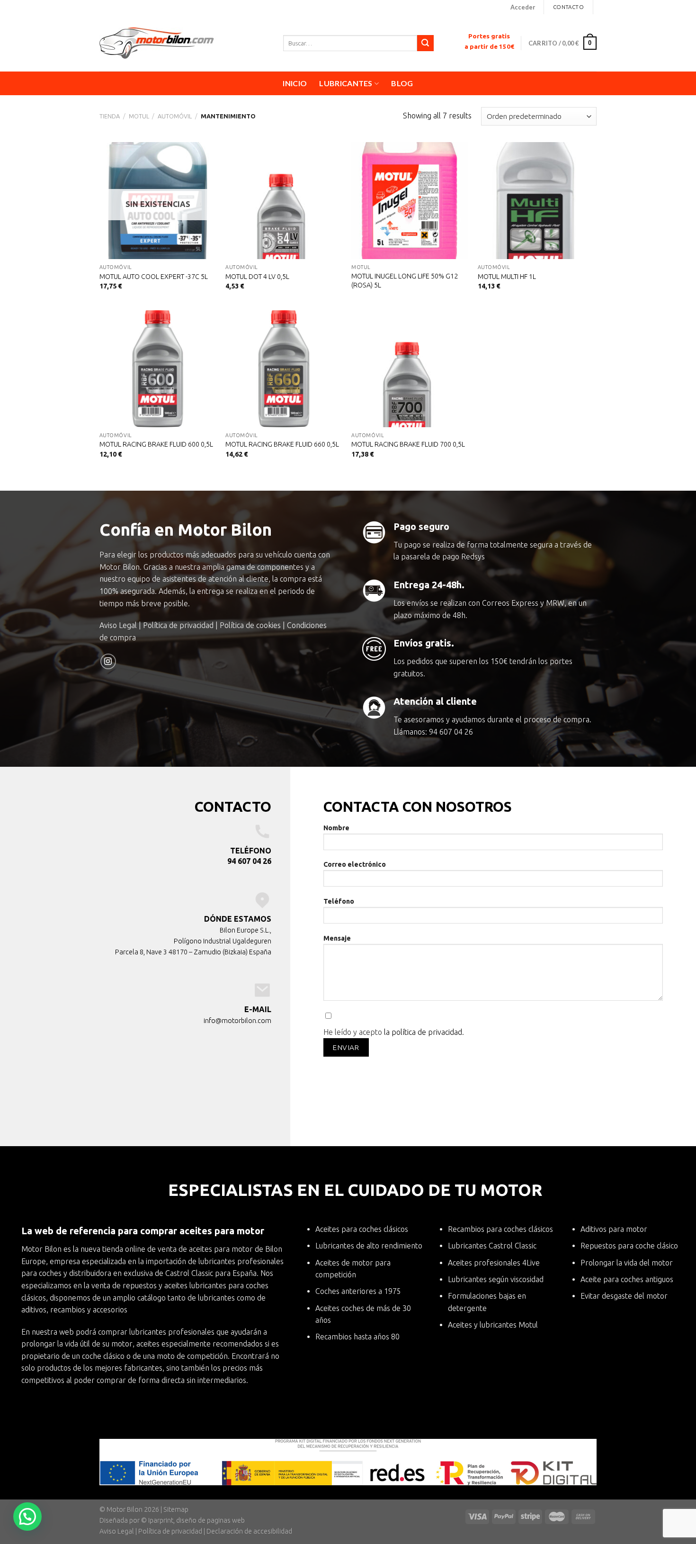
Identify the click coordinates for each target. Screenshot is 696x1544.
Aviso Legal (118, 625)
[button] (27, 1516)
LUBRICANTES (346, 83)
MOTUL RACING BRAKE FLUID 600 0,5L (156, 444)
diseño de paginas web (210, 1520)
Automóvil (175, 116)
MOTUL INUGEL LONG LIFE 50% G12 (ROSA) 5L (404, 280)
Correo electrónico (354, 864)
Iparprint (160, 1520)
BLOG (402, 83)
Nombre (336, 828)
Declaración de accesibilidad (249, 1531)
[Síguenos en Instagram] (108, 661)
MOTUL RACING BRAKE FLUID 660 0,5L (282, 444)
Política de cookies (250, 625)
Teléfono (338, 901)
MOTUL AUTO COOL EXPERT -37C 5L (153, 276)
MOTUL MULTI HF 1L (507, 276)
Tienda (109, 116)
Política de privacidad (178, 625)
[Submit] (425, 43)
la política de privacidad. (424, 1032)
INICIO (295, 83)
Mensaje (337, 938)
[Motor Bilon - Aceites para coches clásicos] (184, 43)
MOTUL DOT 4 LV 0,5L (257, 276)
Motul (139, 116)
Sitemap (175, 1509)
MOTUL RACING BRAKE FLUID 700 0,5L (408, 444)
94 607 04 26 (451, 731)
